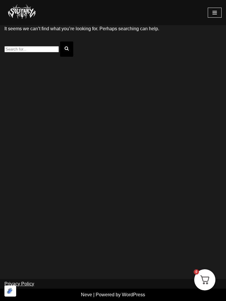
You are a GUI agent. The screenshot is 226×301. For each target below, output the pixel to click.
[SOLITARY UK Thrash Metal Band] (22, 12)
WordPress (133, 294)
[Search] (66, 49)
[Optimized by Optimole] (10, 291)
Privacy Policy (19, 283)
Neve (86, 294)
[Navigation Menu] (215, 13)
